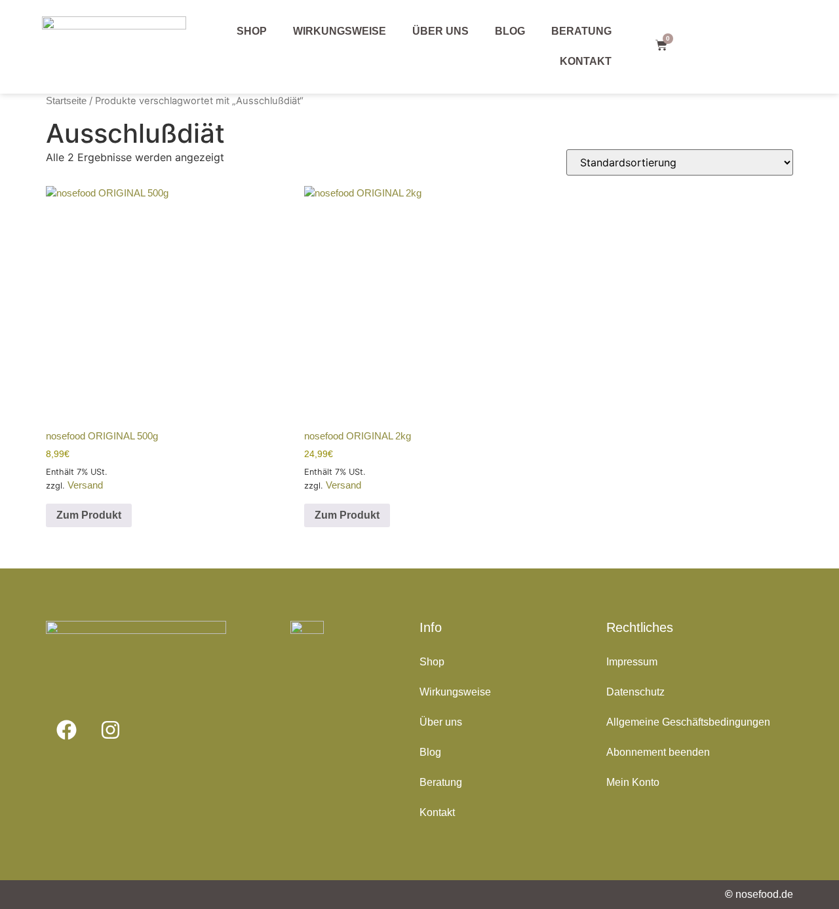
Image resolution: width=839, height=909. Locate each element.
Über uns (440, 31)
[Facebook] (66, 729)
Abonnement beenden (658, 752)
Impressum (631, 661)
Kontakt (586, 61)
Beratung (581, 31)
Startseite (66, 100)
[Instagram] (110, 729)
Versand (85, 485)
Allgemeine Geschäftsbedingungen (688, 722)
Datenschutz (635, 691)
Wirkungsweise (339, 31)
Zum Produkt (88, 515)
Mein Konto (632, 782)
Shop (252, 31)
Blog (510, 31)
